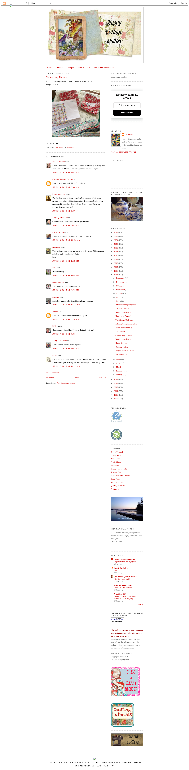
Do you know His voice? (125, 350)
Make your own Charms (120, 475)
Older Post (102, 377)
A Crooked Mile (121, 354)
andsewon (56, 247)
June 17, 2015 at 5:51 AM (65, 334)
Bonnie (55, 311)
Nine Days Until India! (122, 579)
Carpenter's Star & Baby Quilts (125, 561)
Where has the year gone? (125, 304)
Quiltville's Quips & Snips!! (125, 576)
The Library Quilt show (124, 320)
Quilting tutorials (118, 485)
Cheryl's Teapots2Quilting (62, 179)
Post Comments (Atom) (66, 383)
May (118, 359)
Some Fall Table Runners (123, 587)
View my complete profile (123, 152)
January (119, 374)
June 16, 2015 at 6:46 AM (65, 187)
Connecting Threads (123, 335)
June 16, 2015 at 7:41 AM (65, 225)
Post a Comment (52, 372)
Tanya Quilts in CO (60, 217)
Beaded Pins (116, 462)
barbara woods (58, 232)
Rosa (54, 267)
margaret (55, 296)
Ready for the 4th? (122, 308)
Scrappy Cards (116, 472)
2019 (116, 259)
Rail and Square (117, 482)
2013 (116, 383)
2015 (116, 274)
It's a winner (120, 331)
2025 (116, 236)
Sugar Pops (115, 478)
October (119, 285)
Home (49, 67)
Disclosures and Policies (104, 67)
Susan (54, 355)
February (120, 370)
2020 (116, 255)
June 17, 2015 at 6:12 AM (65, 348)
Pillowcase (115, 465)
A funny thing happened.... (126, 323)
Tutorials (59, 67)
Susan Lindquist (58, 193)
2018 (116, 263)
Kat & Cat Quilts (121, 567)
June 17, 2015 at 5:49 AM (65, 319)
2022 (116, 247)
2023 (116, 244)
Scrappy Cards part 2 (119, 468)
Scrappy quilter (58, 282)
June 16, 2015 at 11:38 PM (66, 304)
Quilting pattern (121, 346)
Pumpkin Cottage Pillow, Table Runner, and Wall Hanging (125, 597)
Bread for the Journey (123, 312)
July (118, 297)
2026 (116, 232)
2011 (116, 391)
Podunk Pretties (58, 161)
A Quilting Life (120, 593)
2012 (116, 387)
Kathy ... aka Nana (59, 340)
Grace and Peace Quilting (124, 559)
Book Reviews (84, 67)
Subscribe (127, 112)
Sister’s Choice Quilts (123, 585)
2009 (116, 398)
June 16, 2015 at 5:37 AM (65, 172)
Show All (140, 605)
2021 (116, 251)
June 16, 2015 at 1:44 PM (65, 275)
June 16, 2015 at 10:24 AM (66, 240)
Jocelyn (129, 134)
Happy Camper (121, 343)
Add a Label (115, 458)
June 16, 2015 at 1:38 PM (65, 261)
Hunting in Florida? (123, 316)
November (120, 282)
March (119, 367)
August (119, 293)
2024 (116, 240)
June (118, 301)
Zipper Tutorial (117, 452)
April (118, 363)
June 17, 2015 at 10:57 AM (66, 366)
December (120, 278)
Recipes (71, 67)
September (120, 289)
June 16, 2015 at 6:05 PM (65, 290)
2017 (116, 267)
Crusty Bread (116, 455)
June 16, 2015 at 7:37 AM (65, 211)
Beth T (116, 570)
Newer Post (50, 377)
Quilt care (115, 489)
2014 (116, 379)
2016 (116, 270)
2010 (116, 394)
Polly (54, 326)
